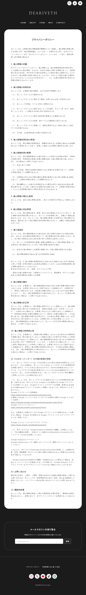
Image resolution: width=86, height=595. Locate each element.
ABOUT (33, 23)
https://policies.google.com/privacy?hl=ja (28, 407)
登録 (67, 541)
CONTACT (60, 23)
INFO (50, 23)
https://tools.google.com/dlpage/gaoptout (28, 425)
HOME (23, 23)
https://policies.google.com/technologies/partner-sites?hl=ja (36, 402)
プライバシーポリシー (33, 567)
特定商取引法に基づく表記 (51, 567)
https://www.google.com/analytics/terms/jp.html (31, 395)
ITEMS (42, 23)
